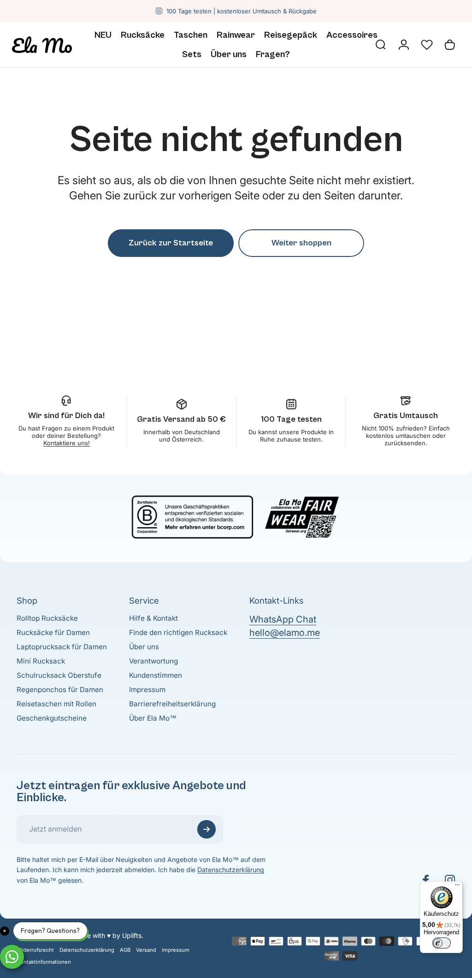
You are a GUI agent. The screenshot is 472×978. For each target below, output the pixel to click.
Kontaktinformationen (44, 962)
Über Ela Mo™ (153, 718)
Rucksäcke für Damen (53, 632)
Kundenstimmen (155, 675)
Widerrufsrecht (35, 950)
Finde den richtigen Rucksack (178, 632)
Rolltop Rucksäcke (47, 618)
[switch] (441, 943)
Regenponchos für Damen (60, 689)
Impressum (147, 689)
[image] (236, 515)
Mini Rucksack (41, 661)
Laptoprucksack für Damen (62, 646)
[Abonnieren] (206, 829)
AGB (125, 950)
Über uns (144, 646)
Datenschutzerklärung (230, 869)
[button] (427, 45)
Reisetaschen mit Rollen (56, 703)
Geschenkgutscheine (52, 718)
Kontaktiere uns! (66, 443)
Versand (146, 950)
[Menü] (457, 886)
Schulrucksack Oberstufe (59, 675)
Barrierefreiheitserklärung (172, 703)
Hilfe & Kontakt (153, 618)
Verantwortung (153, 661)
